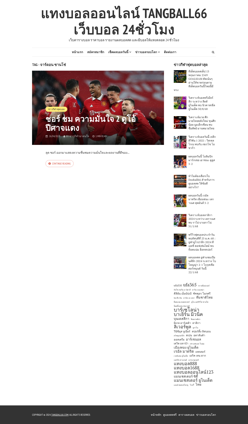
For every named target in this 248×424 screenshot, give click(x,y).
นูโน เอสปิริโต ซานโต (199, 302)
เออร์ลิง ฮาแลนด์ (180, 360)
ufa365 (190, 285)
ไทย (198, 384)
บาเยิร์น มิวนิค (188, 314)
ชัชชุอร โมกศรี (202, 293)
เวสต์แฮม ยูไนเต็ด (181, 356)
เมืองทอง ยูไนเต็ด (186, 347)
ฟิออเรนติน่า (195, 319)
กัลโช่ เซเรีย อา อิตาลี (182, 290)
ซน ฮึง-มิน (178, 298)
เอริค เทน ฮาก (197, 355)
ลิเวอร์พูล (182, 327)
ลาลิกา (196, 323)
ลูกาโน (195, 327)
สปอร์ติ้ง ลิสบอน (201, 331)
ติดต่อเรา (170, 52)
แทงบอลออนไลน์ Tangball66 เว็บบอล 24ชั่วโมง (124, 21)
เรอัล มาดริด (184, 351)
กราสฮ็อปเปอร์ (204, 286)
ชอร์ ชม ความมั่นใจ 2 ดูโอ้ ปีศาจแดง (91, 123)
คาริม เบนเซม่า (198, 290)
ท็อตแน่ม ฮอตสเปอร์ (182, 302)
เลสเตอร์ (200, 352)
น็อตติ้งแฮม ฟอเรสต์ (182, 306)
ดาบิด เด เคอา (189, 298)
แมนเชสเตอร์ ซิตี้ (186, 376)
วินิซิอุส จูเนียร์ (182, 331)
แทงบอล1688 (186, 368)
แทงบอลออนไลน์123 (193, 372)
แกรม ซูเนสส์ (193, 360)
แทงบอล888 (185, 364)
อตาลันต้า (199, 335)
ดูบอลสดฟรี (170, 414)
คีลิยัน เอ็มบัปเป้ (182, 293)
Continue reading (61, 163)
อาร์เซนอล (193, 339)
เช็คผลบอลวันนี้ (118, 52)
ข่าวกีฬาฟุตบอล (56, 109)
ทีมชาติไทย (204, 297)
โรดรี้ (192, 385)
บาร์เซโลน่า (186, 310)
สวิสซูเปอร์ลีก (179, 335)
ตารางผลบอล (186, 414)
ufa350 (178, 285)
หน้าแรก (77, 52)
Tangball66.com (59, 414)
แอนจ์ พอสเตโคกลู (181, 385)
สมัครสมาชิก (95, 52)
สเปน (189, 335)
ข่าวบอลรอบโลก (146, 52)
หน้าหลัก (156, 414)
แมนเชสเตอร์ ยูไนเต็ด (193, 380)
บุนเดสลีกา (181, 319)
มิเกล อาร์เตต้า (182, 323)
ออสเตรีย (179, 339)
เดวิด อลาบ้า (181, 343)
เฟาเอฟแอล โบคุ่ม (197, 344)
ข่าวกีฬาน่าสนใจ (79, 136)
